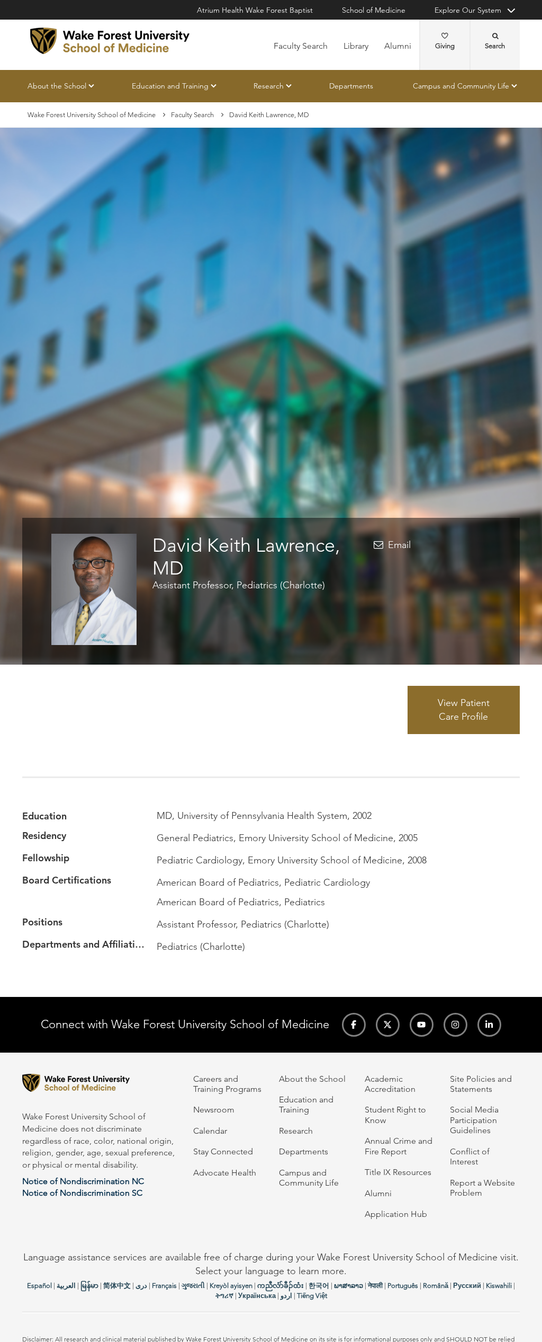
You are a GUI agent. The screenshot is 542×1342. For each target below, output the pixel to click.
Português (402, 1286)
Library (356, 46)
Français (164, 1286)
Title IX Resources (398, 1172)
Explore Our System (468, 10)
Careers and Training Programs (227, 1084)
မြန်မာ (89, 1286)
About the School (57, 86)
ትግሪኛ (224, 1296)
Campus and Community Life (461, 86)
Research (269, 86)
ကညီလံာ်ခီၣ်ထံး (280, 1286)
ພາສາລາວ (348, 1286)
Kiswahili (499, 1286)
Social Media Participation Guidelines (474, 1120)
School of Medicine (373, 10)
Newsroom (213, 1110)
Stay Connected (223, 1151)
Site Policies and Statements (481, 1084)
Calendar (210, 1131)
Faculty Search (301, 46)
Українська (257, 1296)
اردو (286, 1296)
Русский (467, 1286)
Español (39, 1286)
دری (141, 1286)
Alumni (397, 46)
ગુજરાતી (193, 1286)
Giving (445, 46)
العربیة (66, 1286)
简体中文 (117, 1286)
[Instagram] (455, 1025)
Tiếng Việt (312, 1296)
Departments (351, 86)
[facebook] (354, 1025)
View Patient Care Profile (464, 709)
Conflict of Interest (470, 1156)
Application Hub (396, 1214)
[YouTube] (421, 1025)
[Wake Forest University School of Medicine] (109, 41)
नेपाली (375, 1286)
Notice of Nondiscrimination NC (83, 1181)
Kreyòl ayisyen (231, 1286)
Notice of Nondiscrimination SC (82, 1193)
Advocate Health (224, 1173)
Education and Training (170, 86)
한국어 (319, 1286)
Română (435, 1286)
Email (399, 545)
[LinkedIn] (489, 1025)
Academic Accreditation (390, 1084)
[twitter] (388, 1025)
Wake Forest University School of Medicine (92, 115)
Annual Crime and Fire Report (398, 1146)
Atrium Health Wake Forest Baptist (255, 10)
